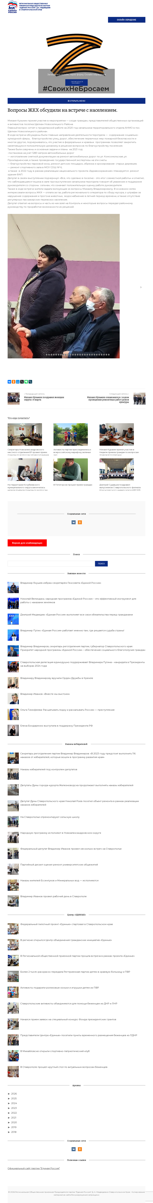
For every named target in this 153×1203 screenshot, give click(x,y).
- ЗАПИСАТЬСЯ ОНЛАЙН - (76, 82)
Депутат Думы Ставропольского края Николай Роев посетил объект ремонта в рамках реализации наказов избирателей (79, 803)
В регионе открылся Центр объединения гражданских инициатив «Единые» (66, 940)
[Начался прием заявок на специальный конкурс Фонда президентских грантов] (13, 1024)
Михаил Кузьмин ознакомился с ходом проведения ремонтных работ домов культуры (108, 399)
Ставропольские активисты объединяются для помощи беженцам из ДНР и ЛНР (68, 1003)
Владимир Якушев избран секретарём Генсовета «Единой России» (60, 582)
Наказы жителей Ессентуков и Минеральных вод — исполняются (59, 880)
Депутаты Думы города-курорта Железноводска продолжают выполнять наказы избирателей (76, 785)
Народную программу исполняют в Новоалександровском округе (60, 832)
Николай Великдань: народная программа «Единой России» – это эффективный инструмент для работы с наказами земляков (78, 600)
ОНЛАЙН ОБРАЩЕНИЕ (126, 19)
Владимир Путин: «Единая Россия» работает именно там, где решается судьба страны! (72, 630)
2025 (14, 1098)
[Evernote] (26, 382)
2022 (14, 1112)
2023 (14, 1108)
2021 (13, 1117)
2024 (14, 1103)
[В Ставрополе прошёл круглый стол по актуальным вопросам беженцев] (13, 1071)
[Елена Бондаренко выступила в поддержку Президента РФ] (13, 730)
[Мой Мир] (18, 382)
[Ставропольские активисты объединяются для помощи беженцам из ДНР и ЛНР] (13, 1008)
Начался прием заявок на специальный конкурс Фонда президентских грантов (68, 1019)
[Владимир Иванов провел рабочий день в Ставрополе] (13, 901)
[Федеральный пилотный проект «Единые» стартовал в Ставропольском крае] (13, 928)
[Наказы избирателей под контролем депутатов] (13, 774)
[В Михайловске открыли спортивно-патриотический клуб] (13, 1055)
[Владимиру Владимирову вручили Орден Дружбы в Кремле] (13, 682)
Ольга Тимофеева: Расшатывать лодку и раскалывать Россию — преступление (67, 709)
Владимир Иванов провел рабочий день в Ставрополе (53, 896)
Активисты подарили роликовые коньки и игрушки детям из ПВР (59, 987)
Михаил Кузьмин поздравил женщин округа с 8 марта (44, 398)
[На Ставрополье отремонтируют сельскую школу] (13, 821)
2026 (14, 1093)
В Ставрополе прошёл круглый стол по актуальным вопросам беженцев (63, 1067)
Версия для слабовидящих (27, 543)
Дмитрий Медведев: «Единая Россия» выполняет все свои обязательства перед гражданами (76, 614)
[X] (22, 382)
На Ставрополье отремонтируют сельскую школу (49, 817)
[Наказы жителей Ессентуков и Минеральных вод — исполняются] (13, 885)
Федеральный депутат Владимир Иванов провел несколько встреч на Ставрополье (71, 848)
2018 (13, 1132)
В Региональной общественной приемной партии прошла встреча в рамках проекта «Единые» (77, 955)
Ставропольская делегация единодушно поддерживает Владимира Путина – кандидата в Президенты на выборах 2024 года (82, 664)
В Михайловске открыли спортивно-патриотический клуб (55, 1051)
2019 (13, 1127)
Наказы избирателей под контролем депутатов (48, 769)
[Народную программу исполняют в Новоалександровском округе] (13, 837)
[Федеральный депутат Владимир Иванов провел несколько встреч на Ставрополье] (13, 853)
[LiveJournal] (30, 382)
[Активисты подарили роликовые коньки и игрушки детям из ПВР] (13, 992)
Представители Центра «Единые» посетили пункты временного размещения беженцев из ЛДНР (78, 1035)
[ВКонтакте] (9, 382)
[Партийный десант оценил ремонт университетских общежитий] (13, 869)
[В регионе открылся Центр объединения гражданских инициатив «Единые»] (13, 944)
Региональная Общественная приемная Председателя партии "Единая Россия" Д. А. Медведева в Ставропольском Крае (29, 6)
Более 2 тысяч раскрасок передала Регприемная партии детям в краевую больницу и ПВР (75, 971)
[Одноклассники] (13, 382)
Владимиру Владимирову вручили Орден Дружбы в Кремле (56, 678)
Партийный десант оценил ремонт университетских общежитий (59, 864)
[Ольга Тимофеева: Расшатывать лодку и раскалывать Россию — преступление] (13, 714)
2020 (14, 1122)
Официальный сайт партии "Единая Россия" (34, 1168)
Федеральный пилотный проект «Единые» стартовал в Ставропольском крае (66, 924)
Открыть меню (77, 101)
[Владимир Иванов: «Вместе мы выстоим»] (13, 698)
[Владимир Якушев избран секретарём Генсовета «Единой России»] (13, 587)
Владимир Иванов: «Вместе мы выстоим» (45, 694)
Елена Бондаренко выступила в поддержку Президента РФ (56, 725)
